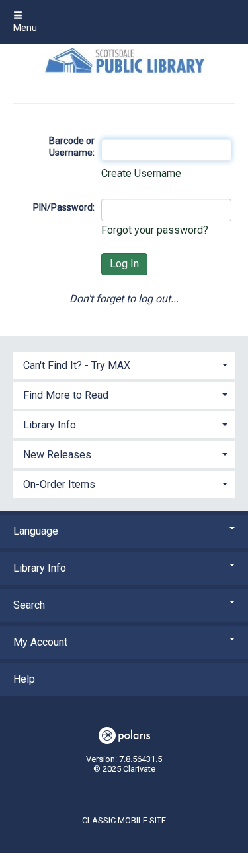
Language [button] (35, 531)
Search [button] (29, 605)
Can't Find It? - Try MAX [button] (76, 365)
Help (24, 679)
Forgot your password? (154, 230)
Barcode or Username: (72, 146)
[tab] (124, 364)
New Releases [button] (57, 454)
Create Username (141, 173)
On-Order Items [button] (59, 484)
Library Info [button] (49, 425)
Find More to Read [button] (65, 395)
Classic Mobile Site (124, 820)
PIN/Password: (64, 207)
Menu (25, 27)
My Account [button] (40, 642)
